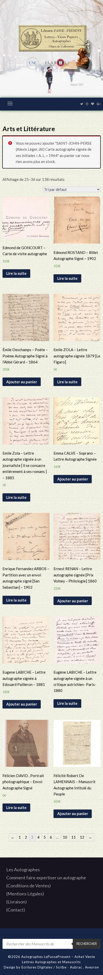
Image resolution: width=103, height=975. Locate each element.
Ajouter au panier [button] (21, 382)
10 (65, 837)
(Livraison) (16, 901)
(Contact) (15, 909)
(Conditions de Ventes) (28, 885)
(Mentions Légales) (25, 893)
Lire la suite (16, 273)
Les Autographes (23, 869)
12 (82, 837)
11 (73, 837)
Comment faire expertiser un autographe (46, 877)
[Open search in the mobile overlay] (51, 944)
